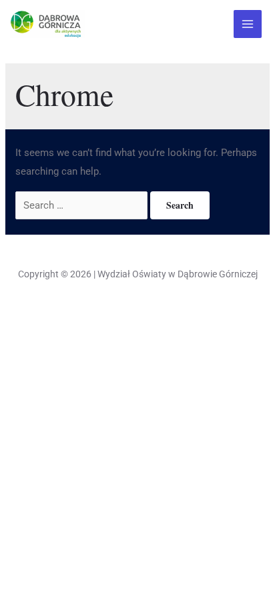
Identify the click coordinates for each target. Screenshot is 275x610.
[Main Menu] (248, 24)
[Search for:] (82, 205)
